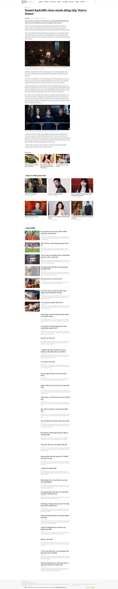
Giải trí (27, 7)
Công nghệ (65, 1)
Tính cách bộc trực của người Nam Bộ (54, 444)
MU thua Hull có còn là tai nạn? (51, 279)
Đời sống (71, 1)
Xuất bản (41, 1)
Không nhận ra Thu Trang (31, 216)
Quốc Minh (27, 18)
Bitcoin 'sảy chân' (47, 539)
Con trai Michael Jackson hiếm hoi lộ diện (55, 421)
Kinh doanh (53, 1)
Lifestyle (77, 1)
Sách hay (46, 1)
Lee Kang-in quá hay (48, 362)
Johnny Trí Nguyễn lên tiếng (55, 194)
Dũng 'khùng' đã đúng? (31, 194)
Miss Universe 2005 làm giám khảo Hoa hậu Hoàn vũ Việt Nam (46, 166)
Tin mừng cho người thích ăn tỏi (52, 302)
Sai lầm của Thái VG (48, 338)
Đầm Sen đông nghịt (49, 468)
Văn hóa (59, 1)
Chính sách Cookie (60, 587)
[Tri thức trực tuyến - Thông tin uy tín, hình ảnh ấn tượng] (27, 2)
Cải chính (83, 1)
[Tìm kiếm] (95, 2)
